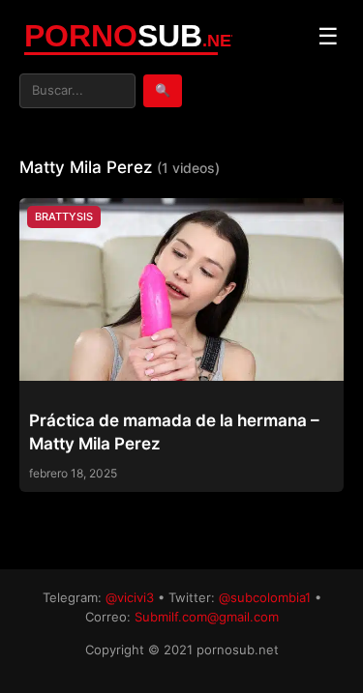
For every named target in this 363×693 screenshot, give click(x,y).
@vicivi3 (130, 597)
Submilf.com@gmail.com (207, 616)
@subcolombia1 (265, 597)
